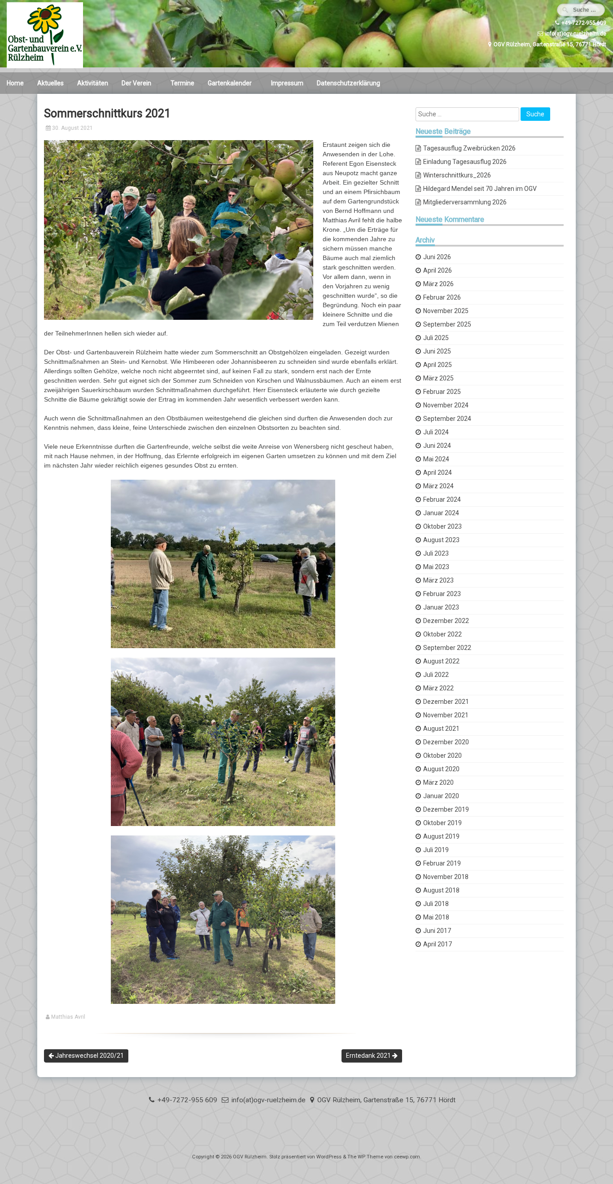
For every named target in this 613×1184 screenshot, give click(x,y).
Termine (182, 83)
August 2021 (441, 728)
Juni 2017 (437, 930)
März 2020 (438, 782)
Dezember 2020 (446, 742)
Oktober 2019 (442, 822)
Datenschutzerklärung (348, 83)
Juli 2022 (436, 674)
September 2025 (447, 324)
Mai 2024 (436, 459)
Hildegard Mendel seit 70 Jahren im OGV (480, 188)
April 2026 (437, 270)
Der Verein (136, 83)
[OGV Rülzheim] (45, 66)
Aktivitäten (92, 83)
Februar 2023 (442, 593)
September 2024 (447, 418)
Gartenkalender (230, 83)
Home (15, 83)
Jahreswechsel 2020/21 (89, 1055)
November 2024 (446, 405)
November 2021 (446, 715)
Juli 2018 (436, 903)
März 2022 (438, 688)
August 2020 (441, 769)
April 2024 (437, 472)
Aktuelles (50, 83)
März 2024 (438, 486)
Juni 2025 (437, 351)
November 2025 (446, 310)
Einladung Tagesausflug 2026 (465, 161)
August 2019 (441, 836)
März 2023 (438, 580)
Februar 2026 (442, 297)
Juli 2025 (436, 337)
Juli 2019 (436, 849)
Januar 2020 (441, 796)
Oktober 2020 (442, 755)
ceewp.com (407, 1157)
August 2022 (441, 661)
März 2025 (438, 378)
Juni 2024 (437, 445)
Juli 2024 (436, 432)
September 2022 (447, 647)
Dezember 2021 (446, 701)
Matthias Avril (68, 1017)
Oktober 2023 (442, 526)
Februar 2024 (442, 499)
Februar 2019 (442, 863)
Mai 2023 (436, 566)
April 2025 (437, 364)
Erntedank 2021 (369, 1055)
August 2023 (441, 539)
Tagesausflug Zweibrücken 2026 (469, 148)
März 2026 (438, 283)
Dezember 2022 (446, 620)
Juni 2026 (437, 257)
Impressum (287, 83)
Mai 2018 (436, 917)
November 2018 (446, 876)
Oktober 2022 (442, 634)
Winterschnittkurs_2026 (457, 175)
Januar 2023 (441, 607)
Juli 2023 (436, 553)
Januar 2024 (441, 513)
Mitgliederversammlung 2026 (465, 202)
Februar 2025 (442, 391)
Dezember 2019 (446, 809)
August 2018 (441, 890)
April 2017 (437, 944)
